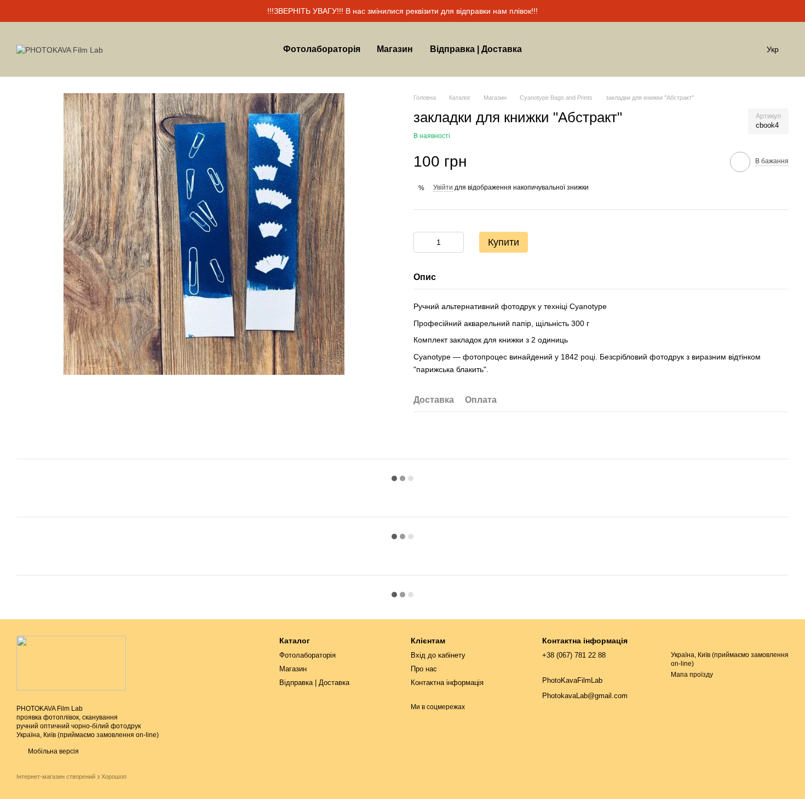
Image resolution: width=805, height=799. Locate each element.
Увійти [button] (443, 187)
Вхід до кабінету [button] (438, 655)
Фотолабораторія (321, 49)
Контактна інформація (447, 682)
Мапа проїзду (692, 674)
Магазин (395, 49)
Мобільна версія (52, 751)
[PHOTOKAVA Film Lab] (71, 662)
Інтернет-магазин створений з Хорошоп (71, 776)
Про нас (424, 669)
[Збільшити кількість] (455, 242)
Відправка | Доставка (476, 49)
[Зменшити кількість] (421, 242)
